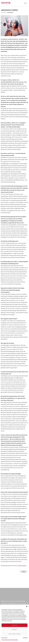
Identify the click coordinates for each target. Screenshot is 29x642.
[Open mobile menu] (25, 3)
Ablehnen (14, 629)
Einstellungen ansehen (14, 633)
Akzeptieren (14, 625)
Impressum (25, 637)
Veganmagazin (22, 565)
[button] (26, 606)
